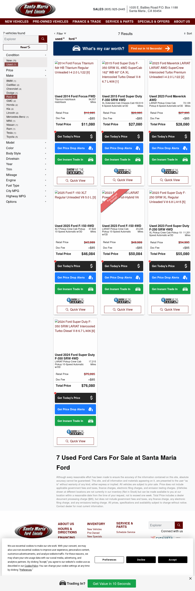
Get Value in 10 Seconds (112, 583)
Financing (66, 537)
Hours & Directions (67, 530)
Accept (173, 559)
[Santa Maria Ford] (35, 8)
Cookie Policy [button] (31, 566)
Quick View (78, 180)
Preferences (109, 559)
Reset (24, 47)
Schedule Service (125, 532)
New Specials (94, 536)
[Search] (43, 39)
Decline (141, 559)
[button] (16, 21)
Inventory (96, 524)
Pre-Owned (93, 533)
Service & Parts (124, 525)
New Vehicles (94, 529)
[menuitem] (26, 60)
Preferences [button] (26, 570)
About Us (66, 524)
